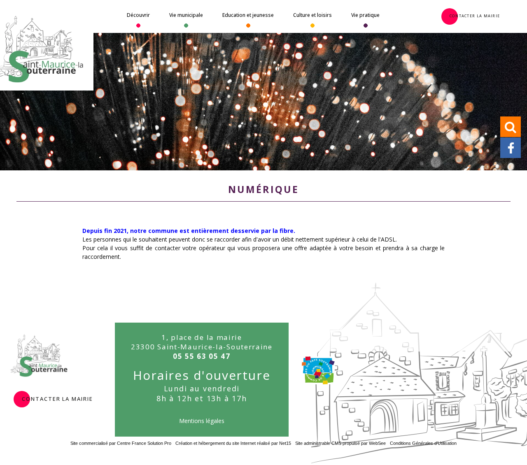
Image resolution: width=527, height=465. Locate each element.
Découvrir (138, 15)
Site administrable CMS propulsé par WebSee (340, 443)
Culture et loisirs (312, 15)
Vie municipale (186, 15)
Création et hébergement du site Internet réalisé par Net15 (233, 443)
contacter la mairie (57, 398)
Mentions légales (201, 421)
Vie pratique (365, 15)
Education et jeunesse (248, 15)
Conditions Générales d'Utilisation (423, 443)
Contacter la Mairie (475, 15)
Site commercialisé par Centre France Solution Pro (120, 443)
